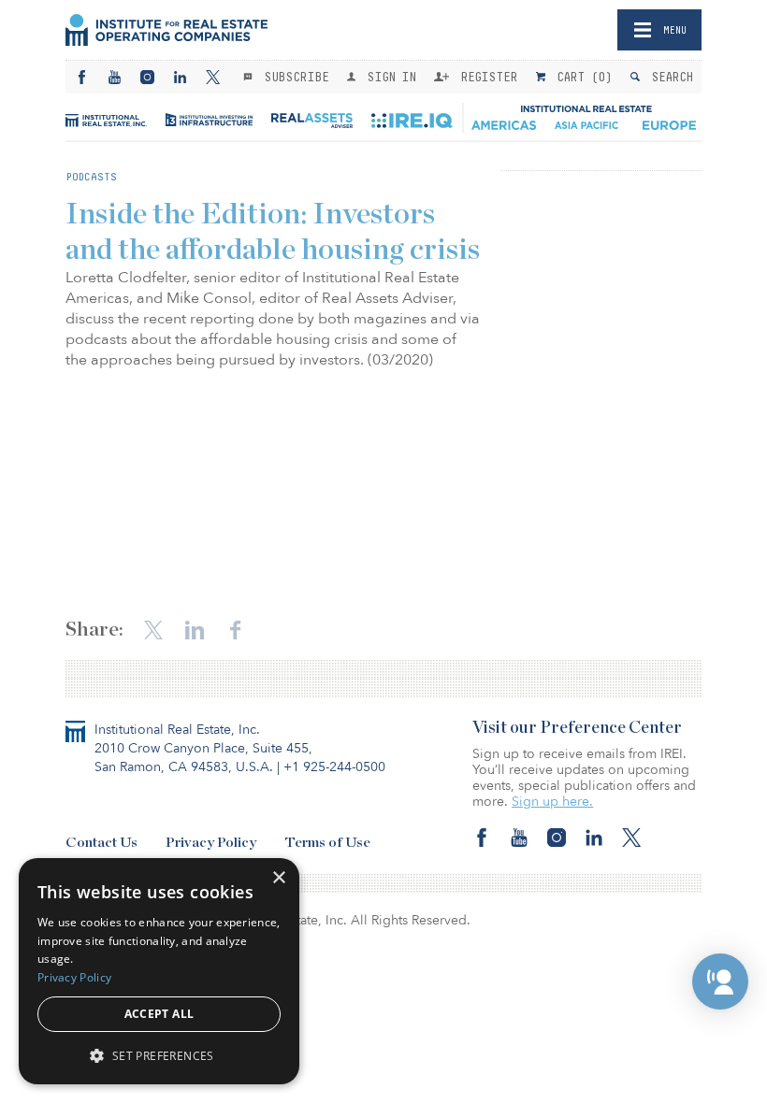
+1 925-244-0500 (334, 767)
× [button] (278, 878)
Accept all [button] (159, 1014)
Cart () (581, 76)
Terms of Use (327, 843)
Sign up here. (552, 801)
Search (668, 76)
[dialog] (159, 971)
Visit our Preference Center (577, 728)
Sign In (387, 76)
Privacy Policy (211, 843)
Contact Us (101, 843)
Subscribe (292, 76)
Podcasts (91, 176)
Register (485, 76)
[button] (720, 981)
